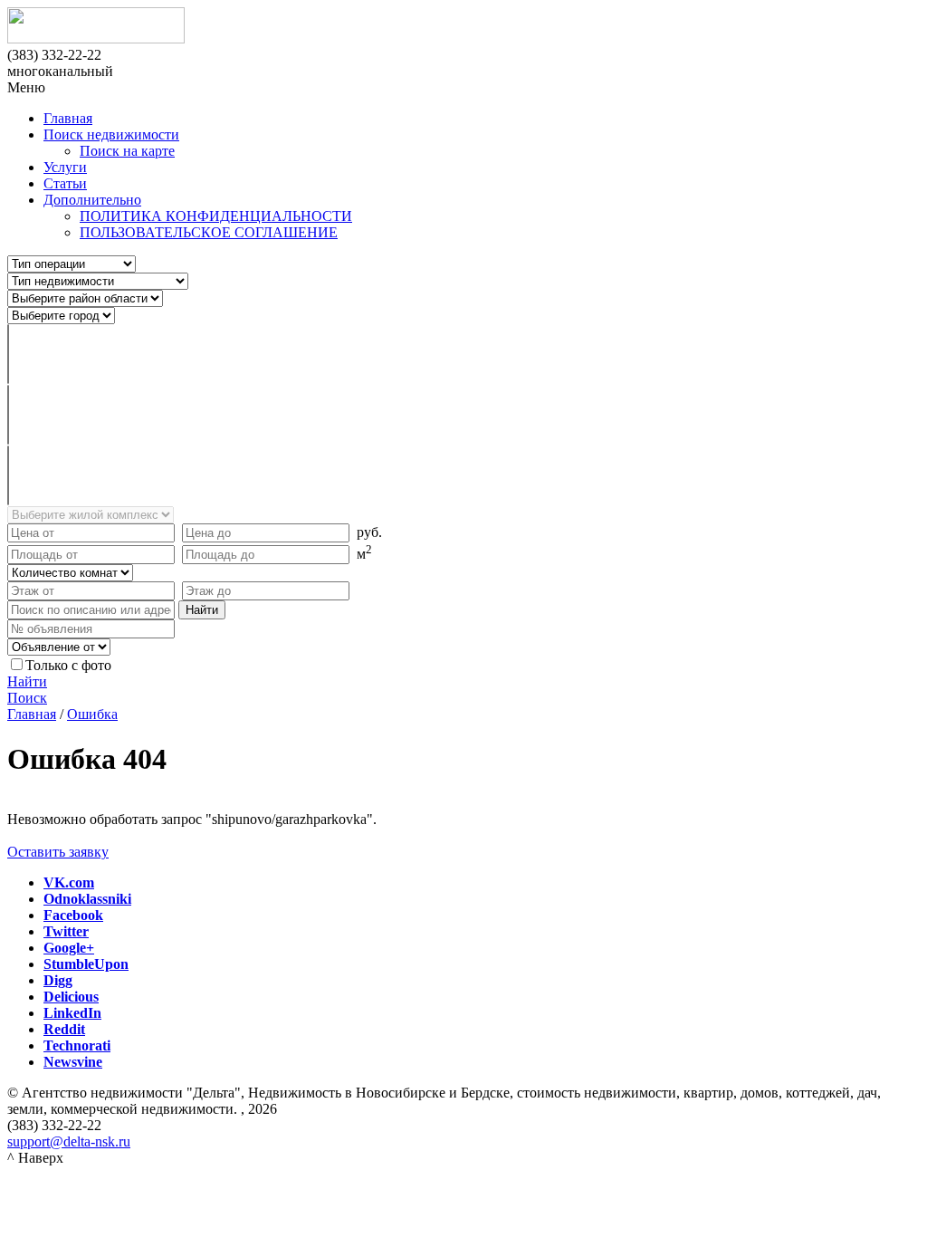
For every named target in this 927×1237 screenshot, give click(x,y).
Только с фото (68, 665)
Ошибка (92, 714)
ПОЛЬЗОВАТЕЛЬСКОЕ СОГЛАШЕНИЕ (209, 232)
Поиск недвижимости (111, 134)
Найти (27, 681)
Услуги (65, 167)
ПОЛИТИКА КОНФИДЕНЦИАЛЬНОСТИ (216, 216)
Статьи (65, 183)
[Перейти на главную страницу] (463, 27)
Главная (67, 118)
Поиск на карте (127, 150)
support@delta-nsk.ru (68, 1141)
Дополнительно (92, 199)
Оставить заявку (58, 851)
